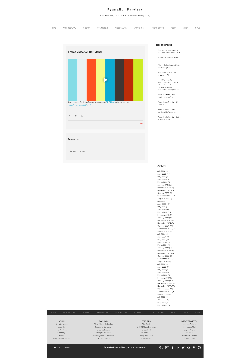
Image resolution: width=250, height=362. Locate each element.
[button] (69, 27)
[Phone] (160, 347)
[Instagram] (199, 347)
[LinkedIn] (178, 347)
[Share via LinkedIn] (82, 116)
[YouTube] (188, 347)
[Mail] (167, 348)
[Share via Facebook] (69, 116)
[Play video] (105, 80)
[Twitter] (183, 347)
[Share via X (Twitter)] (75, 116)
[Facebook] (172, 347)
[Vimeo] (194, 347)
